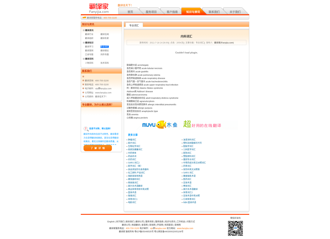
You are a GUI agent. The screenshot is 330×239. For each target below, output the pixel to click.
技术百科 (105, 63)
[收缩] (84, 30)
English (110, 221)
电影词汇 (132, 202)
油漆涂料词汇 (189, 140)
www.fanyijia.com (185, 228)
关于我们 (235, 11)
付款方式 (191, 221)
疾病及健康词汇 (135, 149)
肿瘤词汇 (132, 140)
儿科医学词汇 (189, 149)
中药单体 (132, 153)
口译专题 (89, 54)
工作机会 (181, 221)
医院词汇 (187, 153)
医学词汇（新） (135, 166)
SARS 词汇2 (134, 163)
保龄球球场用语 (135, 176)
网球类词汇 (133, 182)
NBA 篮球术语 (189, 202)
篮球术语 (132, 192)
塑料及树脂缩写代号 (192, 143)
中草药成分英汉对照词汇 (194, 163)
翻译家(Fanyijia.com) (224, 43)
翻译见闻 (105, 34)
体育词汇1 (133, 199)
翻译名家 (105, 38)
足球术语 (187, 182)
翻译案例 (89, 50)
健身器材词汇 (134, 179)
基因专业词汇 (189, 159)
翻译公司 (140, 221)
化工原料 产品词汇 (136, 173)
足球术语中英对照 (191, 196)
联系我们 (214, 11)
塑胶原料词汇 (189, 156)
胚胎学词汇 (188, 146)
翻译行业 (89, 34)
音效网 (152, 225)
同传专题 (105, 54)
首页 (130, 11)
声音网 (160, 225)
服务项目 (151, 11)
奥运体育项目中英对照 (138, 189)
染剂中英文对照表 (191, 169)
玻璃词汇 (132, 196)
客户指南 (172, 11)
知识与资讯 (193, 11)
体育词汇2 (188, 192)
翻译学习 (89, 46)
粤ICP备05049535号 (144, 231)
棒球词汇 (187, 186)
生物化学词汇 (134, 146)
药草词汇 (187, 166)
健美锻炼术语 (189, 176)
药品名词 (132, 156)
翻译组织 (89, 38)
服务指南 (159, 221)
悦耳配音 (169, 225)
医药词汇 (187, 179)
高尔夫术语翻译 (135, 186)
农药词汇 (132, 159)
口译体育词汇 (189, 199)
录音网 (144, 225)
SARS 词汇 (188, 173)
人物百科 (89, 63)
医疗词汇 (132, 143)
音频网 (177, 225)
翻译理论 (105, 50)
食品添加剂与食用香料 (138, 169)
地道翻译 (136, 225)
